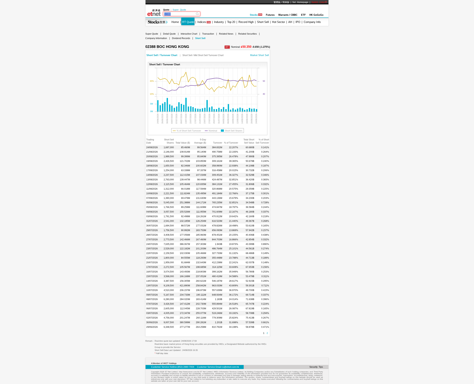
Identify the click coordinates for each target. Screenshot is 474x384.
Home (175, 21)
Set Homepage (300, 2)
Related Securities (247, 34)
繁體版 (277, 2)
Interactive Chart (189, 34)
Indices (201, 21)
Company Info (312, 21)
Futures (270, 15)
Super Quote (179, 10)
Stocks (254, 15)
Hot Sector (278, 21)
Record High (246, 21)
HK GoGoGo (316, 15)
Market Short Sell (259, 55)
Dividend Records (181, 38)
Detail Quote (169, 34)
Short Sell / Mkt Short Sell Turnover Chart (202, 55)
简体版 (286, 2)
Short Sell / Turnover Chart (162, 55)
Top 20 (231, 21)
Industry (219, 21)
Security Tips (316, 367)
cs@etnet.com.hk (230, 367)
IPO (298, 21)
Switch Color (318, 2)
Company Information (156, 38)
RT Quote (188, 21)
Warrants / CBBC (287, 15)
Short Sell (263, 21)
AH (290, 21)
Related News (226, 34)
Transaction (208, 34)
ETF (303, 15)
